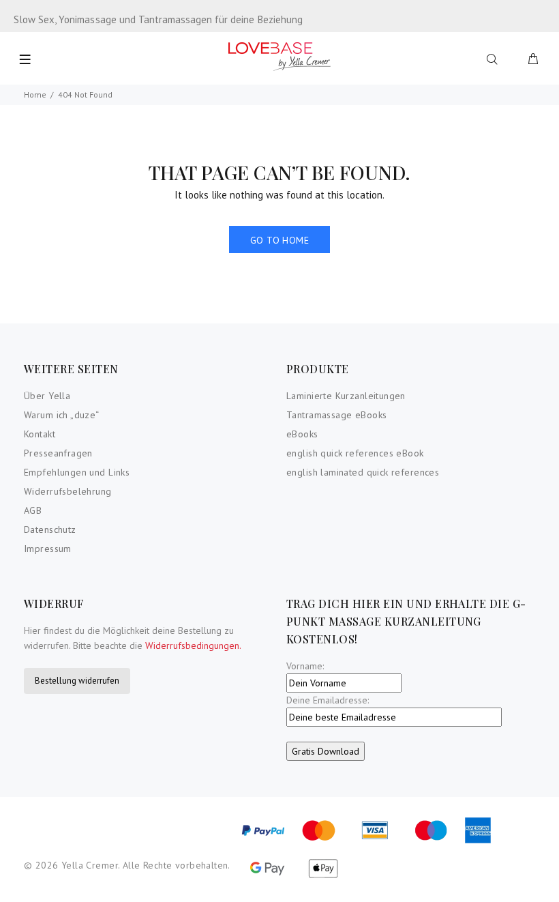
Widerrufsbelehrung (68, 491)
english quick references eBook (355, 453)
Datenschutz (50, 529)
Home (35, 94)
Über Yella (47, 396)
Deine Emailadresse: (327, 700)
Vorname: (305, 666)
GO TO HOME (279, 240)
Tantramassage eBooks (336, 415)
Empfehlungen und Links (77, 472)
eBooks (302, 434)
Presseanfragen (58, 453)
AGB (33, 510)
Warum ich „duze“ (62, 415)
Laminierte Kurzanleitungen (346, 396)
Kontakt (39, 434)
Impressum (48, 548)
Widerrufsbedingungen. (193, 645)
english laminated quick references (362, 472)
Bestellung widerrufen (77, 680)
